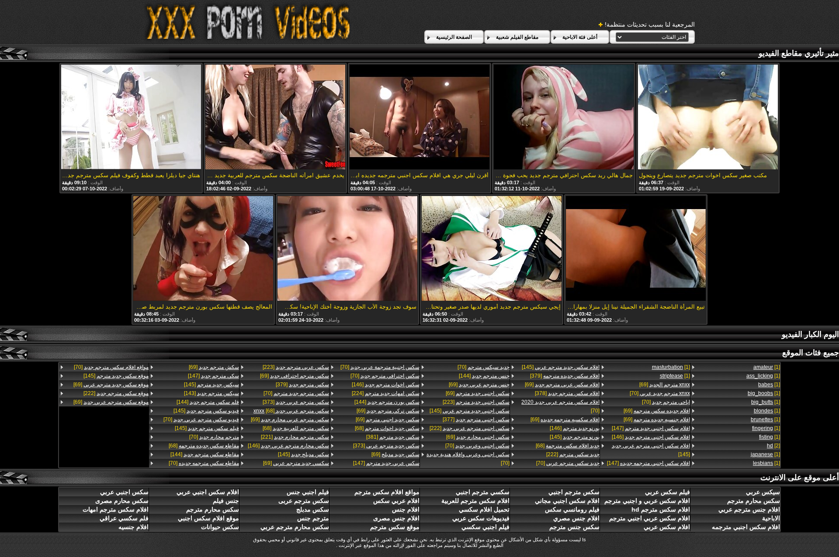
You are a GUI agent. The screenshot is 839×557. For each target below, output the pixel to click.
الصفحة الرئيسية (454, 37)
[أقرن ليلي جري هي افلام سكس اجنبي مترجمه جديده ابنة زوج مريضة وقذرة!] (419, 118)
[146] (651, 437)
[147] (651, 428)
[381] (392, 437)
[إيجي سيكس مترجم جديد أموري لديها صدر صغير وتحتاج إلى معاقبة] (492, 249)
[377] (476, 419)
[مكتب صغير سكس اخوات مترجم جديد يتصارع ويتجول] (708, 118)
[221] (295, 437)
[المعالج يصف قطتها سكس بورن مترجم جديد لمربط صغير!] (203, 249)
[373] (386, 446)
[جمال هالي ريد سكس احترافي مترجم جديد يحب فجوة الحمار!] (564, 118)
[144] (484, 376)
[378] (567, 393)
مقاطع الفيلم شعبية (517, 37)
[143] (211, 393)
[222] (573, 454)
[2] (773, 446)
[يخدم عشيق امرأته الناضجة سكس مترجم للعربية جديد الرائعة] (275, 118)
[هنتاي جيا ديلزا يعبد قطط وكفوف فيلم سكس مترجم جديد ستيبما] (131, 118)
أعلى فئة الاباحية (579, 37)
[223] (476, 402)
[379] (565, 376)
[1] (766, 367)
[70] (660, 393)
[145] (651, 450)
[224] (385, 393)
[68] (568, 446)
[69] (664, 385)
